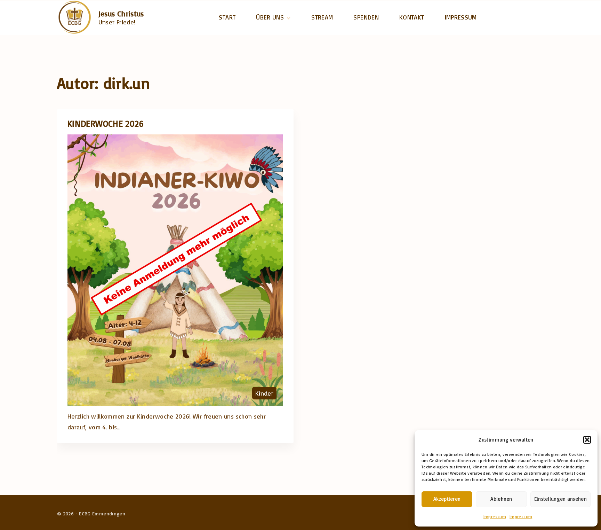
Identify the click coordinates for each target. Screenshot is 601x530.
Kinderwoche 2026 (105, 123)
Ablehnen (501, 499)
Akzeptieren (446, 499)
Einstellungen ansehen (560, 499)
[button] (587, 439)
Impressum (494, 516)
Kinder (264, 393)
